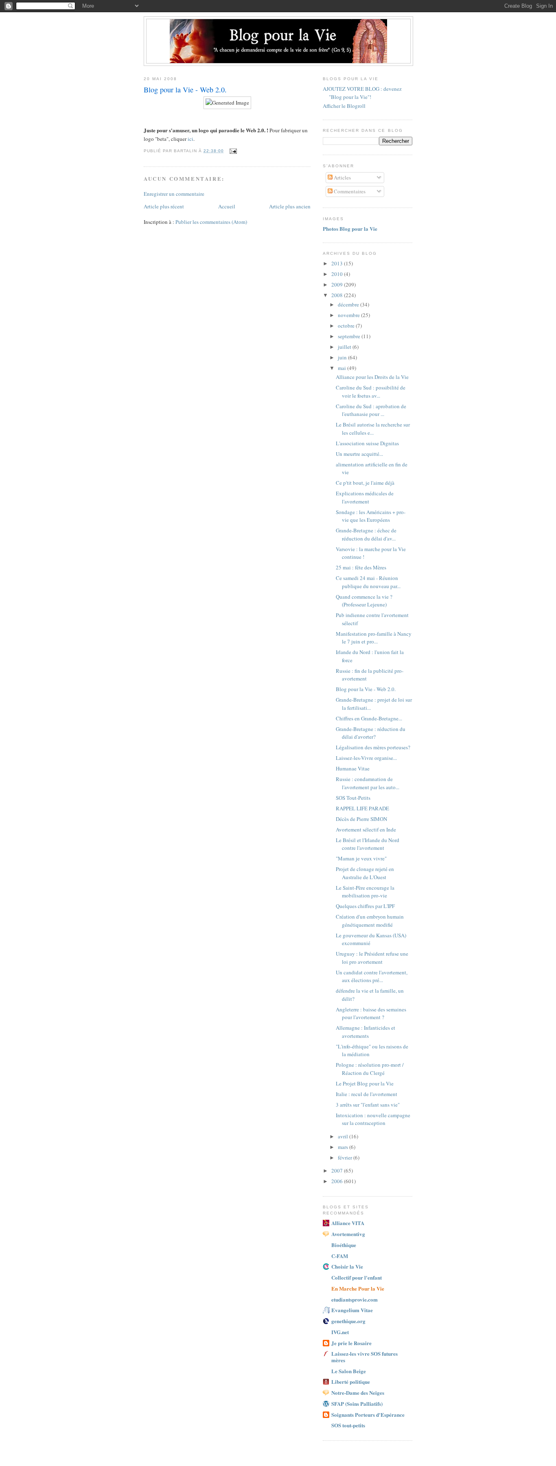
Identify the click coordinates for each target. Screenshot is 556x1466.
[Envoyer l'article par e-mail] (232, 151)
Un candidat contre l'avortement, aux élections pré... (371, 976)
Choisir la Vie (347, 1266)
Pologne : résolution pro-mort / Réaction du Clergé (370, 1069)
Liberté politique (350, 1381)
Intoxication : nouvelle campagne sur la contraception (373, 1119)
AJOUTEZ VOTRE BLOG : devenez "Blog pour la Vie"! (362, 93)
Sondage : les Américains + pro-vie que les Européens (370, 516)
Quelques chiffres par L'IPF (365, 906)
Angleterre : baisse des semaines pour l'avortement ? (371, 1013)
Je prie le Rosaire (351, 1343)
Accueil (226, 206)
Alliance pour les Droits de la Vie (372, 377)
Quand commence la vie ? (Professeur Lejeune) (364, 600)
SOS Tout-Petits (353, 797)
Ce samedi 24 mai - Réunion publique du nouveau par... (368, 582)
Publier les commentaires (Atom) (211, 221)
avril (343, 1136)
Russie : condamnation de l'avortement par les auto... (367, 783)
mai (342, 368)
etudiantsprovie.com (354, 1299)
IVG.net (340, 1332)
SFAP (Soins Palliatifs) (357, 1403)
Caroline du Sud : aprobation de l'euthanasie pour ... (371, 410)
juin (343, 357)
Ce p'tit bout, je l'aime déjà (365, 482)
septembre (349, 336)
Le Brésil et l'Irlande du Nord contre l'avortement (367, 844)
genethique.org (348, 1321)
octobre (347, 325)
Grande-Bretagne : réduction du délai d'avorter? (370, 733)
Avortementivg (348, 1234)
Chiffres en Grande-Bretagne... (369, 718)
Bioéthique (343, 1245)
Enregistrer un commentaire (174, 193)
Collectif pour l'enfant (356, 1277)
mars (343, 1147)
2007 (337, 1170)
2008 (337, 295)
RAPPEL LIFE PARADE (362, 808)
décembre (349, 304)
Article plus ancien (290, 206)
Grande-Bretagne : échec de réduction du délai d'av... (366, 534)
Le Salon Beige (348, 1371)
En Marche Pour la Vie (357, 1288)
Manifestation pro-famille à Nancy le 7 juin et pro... (374, 637)
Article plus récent (164, 206)
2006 (337, 1181)
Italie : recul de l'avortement (366, 1094)
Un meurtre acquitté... (359, 453)
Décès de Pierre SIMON (361, 819)
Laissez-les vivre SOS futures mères (364, 1357)
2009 (337, 284)
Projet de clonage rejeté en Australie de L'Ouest (365, 873)
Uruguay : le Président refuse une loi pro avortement (372, 957)
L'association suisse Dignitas (367, 443)
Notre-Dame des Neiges (357, 1392)
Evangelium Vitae (352, 1310)
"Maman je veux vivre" (361, 858)
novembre (349, 315)
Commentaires (349, 191)
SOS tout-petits (348, 1425)
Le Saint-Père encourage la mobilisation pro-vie (365, 891)
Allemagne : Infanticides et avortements (365, 1031)
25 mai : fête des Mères (361, 567)
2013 (337, 263)
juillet (345, 346)
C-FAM (339, 1256)
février (345, 1157)
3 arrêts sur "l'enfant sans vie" (368, 1104)
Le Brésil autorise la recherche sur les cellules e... (373, 428)
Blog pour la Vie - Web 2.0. (366, 689)
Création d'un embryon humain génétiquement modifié (370, 920)
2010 (337, 274)
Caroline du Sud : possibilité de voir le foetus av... (370, 391)
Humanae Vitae (353, 768)
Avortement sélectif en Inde (366, 829)
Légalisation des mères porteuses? (373, 747)
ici (190, 138)
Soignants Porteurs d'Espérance (368, 1414)
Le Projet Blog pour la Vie (365, 1083)
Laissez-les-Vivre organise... (366, 757)
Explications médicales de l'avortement (365, 497)
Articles (342, 177)
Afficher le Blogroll (344, 105)
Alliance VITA (347, 1223)
